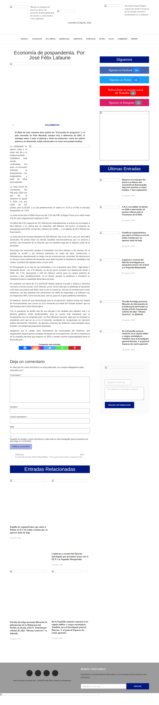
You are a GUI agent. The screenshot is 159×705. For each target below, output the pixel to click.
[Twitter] (50, 348)
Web (12, 427)
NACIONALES (37, 39)
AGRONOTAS (77, 39)
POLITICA (24, 39)
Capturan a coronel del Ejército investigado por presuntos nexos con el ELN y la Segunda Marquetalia (70, 556)
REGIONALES (64, 39)
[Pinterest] (74, 348)
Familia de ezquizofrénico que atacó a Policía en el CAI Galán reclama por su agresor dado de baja (29, 529)
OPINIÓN (134, 39)
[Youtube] (55, 673)
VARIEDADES (122, 39)
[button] (153, 39)
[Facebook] (25, 348)
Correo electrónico (18, 417)
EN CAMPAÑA (51, 39)
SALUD (111, 39)
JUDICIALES (90, 39)
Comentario (15, 375)
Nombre (14, 407)
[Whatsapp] (62, 348)
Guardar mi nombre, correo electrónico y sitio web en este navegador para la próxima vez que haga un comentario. (49, 440)
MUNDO (102, 39)
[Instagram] (37, 348)
